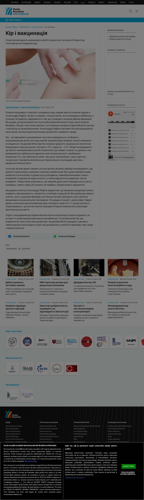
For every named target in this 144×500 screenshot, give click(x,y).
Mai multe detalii (31, 461)
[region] (72, 471)
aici (21, 482)
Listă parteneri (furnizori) (74, 478)
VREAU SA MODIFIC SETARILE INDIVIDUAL (127, 473)
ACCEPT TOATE (128, 466)
